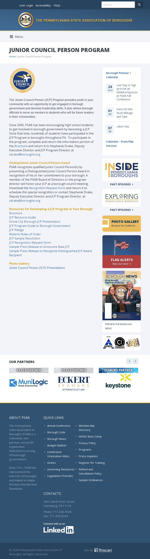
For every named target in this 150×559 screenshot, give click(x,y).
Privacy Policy (87, 443)
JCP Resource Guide (22, 217)
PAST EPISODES (120, 184)
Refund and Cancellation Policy (90, 471)
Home (12, 56)
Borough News (56, 439)
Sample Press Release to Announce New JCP (39, 247)
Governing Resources (60, 469)
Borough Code (56, 432)
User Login (26, 5)
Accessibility (43, 5)
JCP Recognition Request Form (30, 243)
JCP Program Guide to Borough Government (39, 226)
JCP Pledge (16, 230)
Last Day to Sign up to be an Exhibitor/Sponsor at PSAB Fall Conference (127, 92)
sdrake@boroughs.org (24, 154)
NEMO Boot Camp (90, 436)
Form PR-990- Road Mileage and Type (125, 112)
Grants (51, 462)
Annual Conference (58, 425)
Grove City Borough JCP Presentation (34, 222)
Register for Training (92, 462)
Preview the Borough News (118, 326)
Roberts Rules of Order (25, 234)
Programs (85, 449)
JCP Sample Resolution (24, 238)
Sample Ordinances (91, 480)
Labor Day (123, 126)
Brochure (20, 146)
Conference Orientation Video (58, 454)
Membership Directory (87, 428)
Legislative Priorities (60, 476)
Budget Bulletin (56, 445)
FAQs (57, 5)
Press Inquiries (88, 456)
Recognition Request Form (47, 188)
